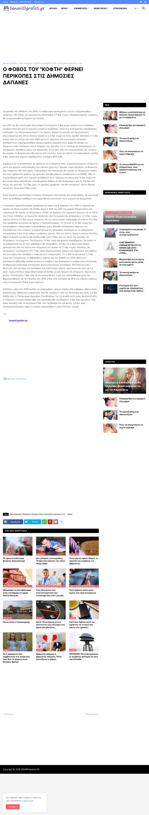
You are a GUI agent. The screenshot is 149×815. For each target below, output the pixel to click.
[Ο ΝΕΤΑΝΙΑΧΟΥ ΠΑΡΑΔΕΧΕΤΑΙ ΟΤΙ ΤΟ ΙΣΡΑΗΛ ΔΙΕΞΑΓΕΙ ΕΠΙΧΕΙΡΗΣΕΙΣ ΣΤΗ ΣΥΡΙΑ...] (110, 246)
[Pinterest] (50, 521)
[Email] (55, 521)
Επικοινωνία (120, 8)
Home (5, 2)
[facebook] (141, 2)
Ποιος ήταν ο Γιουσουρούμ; (16, 622)
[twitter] (145, 2)
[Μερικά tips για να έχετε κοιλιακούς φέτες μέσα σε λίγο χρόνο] (110, 262)
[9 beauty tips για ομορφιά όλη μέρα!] (110, 128)
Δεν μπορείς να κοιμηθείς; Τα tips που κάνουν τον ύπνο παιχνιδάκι (50, 561)
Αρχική (53, 8)
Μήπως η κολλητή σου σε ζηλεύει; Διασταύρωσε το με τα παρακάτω (132, 115)
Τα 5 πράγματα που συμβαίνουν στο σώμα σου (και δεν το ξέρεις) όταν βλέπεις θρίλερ (16, 658)
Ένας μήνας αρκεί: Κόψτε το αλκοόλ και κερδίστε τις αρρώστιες (83, 561)
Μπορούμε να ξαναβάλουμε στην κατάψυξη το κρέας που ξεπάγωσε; (17, 593)
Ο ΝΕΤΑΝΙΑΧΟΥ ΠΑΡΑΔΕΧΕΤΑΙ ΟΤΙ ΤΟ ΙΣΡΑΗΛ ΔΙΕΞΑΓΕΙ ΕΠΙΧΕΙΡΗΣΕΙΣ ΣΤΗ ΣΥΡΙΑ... (130, 247)
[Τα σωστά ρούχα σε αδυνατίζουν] (110, 141)
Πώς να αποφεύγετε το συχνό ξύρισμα (131, 152)
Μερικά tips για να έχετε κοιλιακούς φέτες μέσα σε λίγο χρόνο (131, 262)
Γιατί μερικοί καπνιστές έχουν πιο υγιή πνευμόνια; (82, 591)
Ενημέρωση (80, 8)
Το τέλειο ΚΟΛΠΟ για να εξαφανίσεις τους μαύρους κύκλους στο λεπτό (131, 168)
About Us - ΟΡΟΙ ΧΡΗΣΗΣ (20, 2)
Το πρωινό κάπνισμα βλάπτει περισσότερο (14, 559)
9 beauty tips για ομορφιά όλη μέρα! (132, 126)
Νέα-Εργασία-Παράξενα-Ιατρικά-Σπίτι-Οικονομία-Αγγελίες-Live (50, 63)
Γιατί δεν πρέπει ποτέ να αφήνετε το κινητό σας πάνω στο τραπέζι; (81, 624)
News (64, 8)
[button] (136, 8)
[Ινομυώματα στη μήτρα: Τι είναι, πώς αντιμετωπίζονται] (110, 233)
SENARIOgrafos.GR (30, 769)
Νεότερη (9, 714)
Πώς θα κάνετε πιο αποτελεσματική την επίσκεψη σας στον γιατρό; (50, 593)
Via (4, 313)
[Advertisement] (74, 37)
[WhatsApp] (44, 521)
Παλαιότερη (91, 714)
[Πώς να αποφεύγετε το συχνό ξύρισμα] (110, 155)
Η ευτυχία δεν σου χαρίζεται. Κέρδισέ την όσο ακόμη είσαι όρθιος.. (131, 288)
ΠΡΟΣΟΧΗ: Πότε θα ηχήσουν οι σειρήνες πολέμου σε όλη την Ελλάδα (83, 656)
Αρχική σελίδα (10, 63)
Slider (70, 514)
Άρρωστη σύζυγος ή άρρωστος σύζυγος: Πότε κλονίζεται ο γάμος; (49, 656)
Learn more (27, 800)
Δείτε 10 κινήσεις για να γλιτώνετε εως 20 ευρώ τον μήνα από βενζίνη (50, 624)
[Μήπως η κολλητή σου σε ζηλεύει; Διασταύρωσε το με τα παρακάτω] (110, 115)
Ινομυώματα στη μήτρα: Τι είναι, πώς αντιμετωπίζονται (132, 232)
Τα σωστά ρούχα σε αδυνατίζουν (129, 139)
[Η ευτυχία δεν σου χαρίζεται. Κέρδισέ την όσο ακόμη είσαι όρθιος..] (110, 289)
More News (100, 8)
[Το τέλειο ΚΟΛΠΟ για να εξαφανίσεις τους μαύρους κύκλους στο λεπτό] (110, 168)
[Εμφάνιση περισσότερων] (61, 521)
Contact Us (38, 2)
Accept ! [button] (13, 806)
